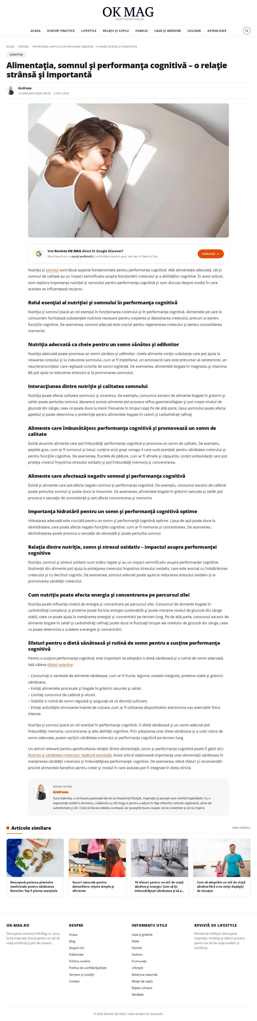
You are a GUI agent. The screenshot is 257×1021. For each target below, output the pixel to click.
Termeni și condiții (81, 975)
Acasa (36, 31)
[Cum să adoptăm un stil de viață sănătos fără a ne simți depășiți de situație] (221, 858)
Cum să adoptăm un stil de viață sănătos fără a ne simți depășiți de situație (221, 886)
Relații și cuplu (116, 31)
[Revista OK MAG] (128, 13)
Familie (142, 31)
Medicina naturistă (144, 975)
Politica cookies (79, 961)
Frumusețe (139, 961)
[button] (247, 31)
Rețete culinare (142, 988)
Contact (74, 981)
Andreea (25, 88)
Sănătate (138, 994)
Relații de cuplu (142, 981)
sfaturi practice (59, 664)
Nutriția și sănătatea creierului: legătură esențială (69, 755)
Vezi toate (240, 828)
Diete (135, 941)
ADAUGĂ (210, 254)
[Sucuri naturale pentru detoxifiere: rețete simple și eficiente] (97, 858)
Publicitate (76, 954)
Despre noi (76, 948)
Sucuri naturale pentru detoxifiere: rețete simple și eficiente (93, 886)
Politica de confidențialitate (87, 968)
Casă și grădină (167, 31)
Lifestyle (88, 31)
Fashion (137, 954)
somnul (52, 270)
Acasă (10, 46)
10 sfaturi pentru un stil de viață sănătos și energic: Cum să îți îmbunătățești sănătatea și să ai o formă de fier (159, 888)
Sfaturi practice (61, 31)
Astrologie (216, 31)
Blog (72, 941)
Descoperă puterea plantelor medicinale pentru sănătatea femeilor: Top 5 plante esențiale (33, 886)
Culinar (194, 31)
